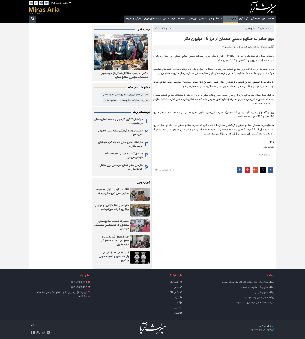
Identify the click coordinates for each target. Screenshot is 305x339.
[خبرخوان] (38, 332)
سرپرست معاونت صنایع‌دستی (134, 100)
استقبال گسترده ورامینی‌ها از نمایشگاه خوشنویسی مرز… (124, 156)
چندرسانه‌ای (143, 29)
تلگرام (176, 313)
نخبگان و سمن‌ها (133, 19)
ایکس (176, 287)
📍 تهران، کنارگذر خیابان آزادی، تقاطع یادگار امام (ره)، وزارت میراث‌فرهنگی (63, 294)
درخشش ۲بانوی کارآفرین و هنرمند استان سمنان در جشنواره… (118, 121)
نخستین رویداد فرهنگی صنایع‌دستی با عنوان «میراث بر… (120, 133)
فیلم (173, 19)
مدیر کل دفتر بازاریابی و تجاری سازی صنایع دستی (125, 95)
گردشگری (243, 19)
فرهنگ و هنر (215, 19)
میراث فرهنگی (258, 19)
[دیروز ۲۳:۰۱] (140, 257)
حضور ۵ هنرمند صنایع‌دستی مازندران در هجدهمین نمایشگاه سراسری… (111, 225)
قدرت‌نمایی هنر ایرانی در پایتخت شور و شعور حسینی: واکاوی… (113, 257)
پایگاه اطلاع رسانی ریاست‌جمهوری (258, 298)
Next (97, 56)
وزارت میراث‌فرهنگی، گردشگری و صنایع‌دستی (253, 303)
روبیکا (176, 308)
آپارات (176, 298)
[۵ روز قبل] (121, 52)
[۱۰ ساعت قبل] (140, 210)
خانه (269, 19)
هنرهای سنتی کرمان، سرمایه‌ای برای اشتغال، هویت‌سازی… (121, 167)
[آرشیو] (31, 3)
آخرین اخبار (143, 183)
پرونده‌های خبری (152, 19)
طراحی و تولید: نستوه (259, 329)
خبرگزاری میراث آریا (258, 8)
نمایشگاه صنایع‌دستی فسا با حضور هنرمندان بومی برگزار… (120, 144)
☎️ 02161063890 (80, 282)
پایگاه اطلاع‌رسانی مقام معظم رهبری (257, 287)
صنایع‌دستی (250, 28)
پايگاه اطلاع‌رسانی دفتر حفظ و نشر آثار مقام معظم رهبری (248, 282)
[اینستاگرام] (36, 3)
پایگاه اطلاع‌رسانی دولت (263, 292)
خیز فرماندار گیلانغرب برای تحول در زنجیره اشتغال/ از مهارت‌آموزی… (115, 241)
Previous (146, 56)
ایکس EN (174, 292)
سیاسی (202, 19)
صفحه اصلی (265, 28)
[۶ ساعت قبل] (140, 194)
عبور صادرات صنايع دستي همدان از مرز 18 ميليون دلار (229, 38)
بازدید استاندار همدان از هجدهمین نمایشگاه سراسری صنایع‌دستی (124, 75)
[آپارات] (46, 3)
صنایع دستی (230, 19)
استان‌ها (182, 19)
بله (178, 303)
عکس (166, 19)
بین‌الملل (192, 19)
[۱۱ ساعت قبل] (140, 241)
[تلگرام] (41, 3)
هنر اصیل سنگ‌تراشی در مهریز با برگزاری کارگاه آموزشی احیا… (111, 207)
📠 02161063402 (80, 287)
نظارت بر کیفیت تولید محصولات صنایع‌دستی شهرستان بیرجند (112, 191)
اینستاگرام (174, 282)
